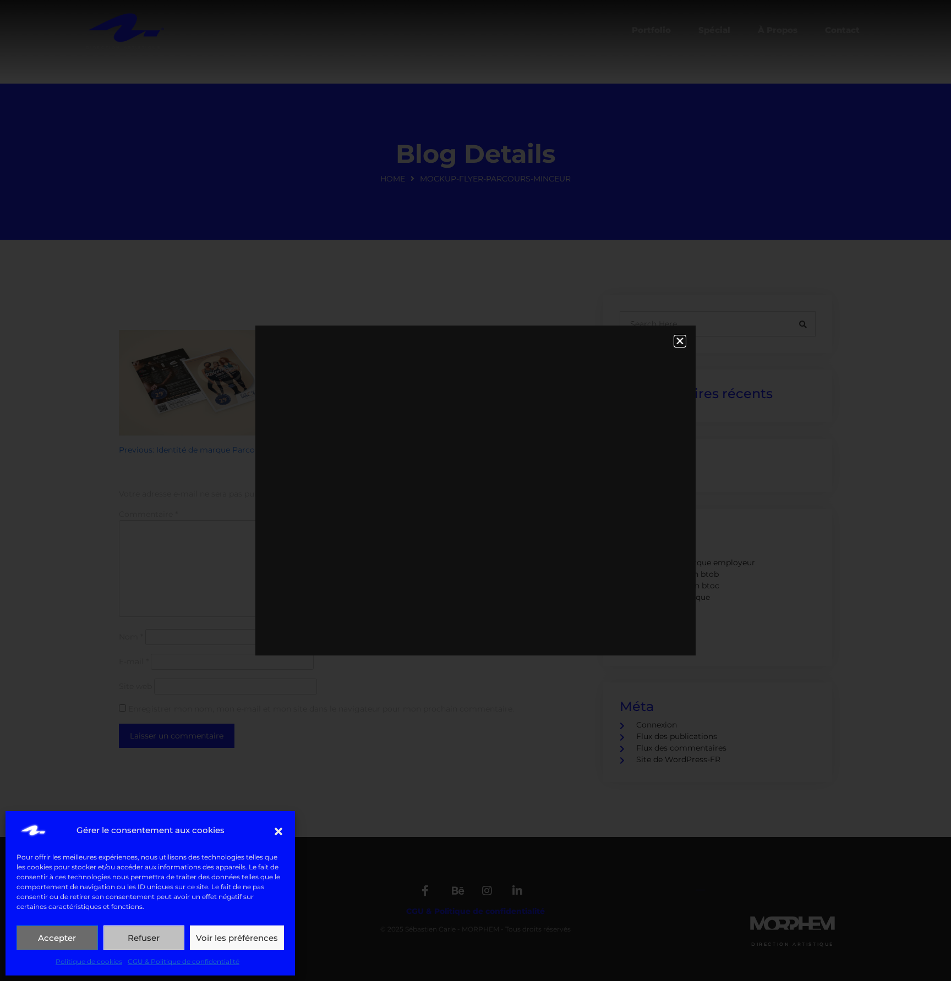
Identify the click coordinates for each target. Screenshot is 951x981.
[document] (475, 490)
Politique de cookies (89, 961)
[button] (278, 830)
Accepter (57, 938)
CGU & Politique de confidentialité (183, 961)
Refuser (144, 938)
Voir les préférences (237, 938)
